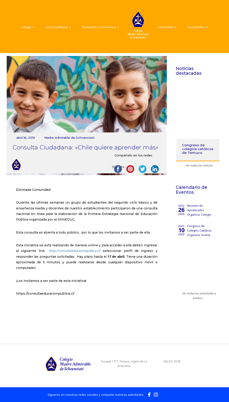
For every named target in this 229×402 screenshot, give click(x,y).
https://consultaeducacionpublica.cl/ (75, 251)
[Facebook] (149, 394)
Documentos (197, 27)
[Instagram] (156, 394)
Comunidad (165, 27)
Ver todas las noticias (199, 165)
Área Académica (57, 27)
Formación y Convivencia (99, 27)
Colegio (26, 27)
